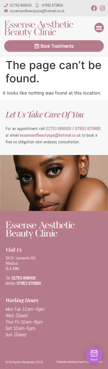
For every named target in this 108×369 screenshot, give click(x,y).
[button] (99, 27)
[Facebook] (94, 8)
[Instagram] (102, 8)
